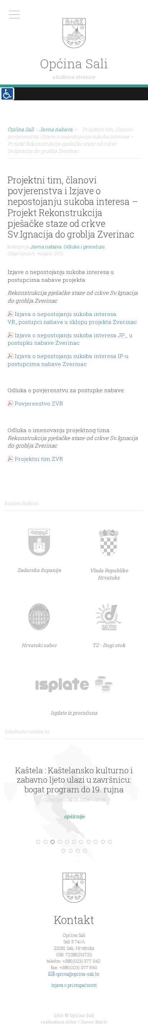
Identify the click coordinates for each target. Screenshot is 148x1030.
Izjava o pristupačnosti (74, 985)
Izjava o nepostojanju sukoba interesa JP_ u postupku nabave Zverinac (70, 339)
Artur (71, 1022)
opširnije (74, 816)
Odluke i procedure (84, 246)
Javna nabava (45, 246)
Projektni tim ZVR (39, 458)
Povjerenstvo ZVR (39, 403)
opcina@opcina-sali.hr (78, 974)
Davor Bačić (94, 1022)
